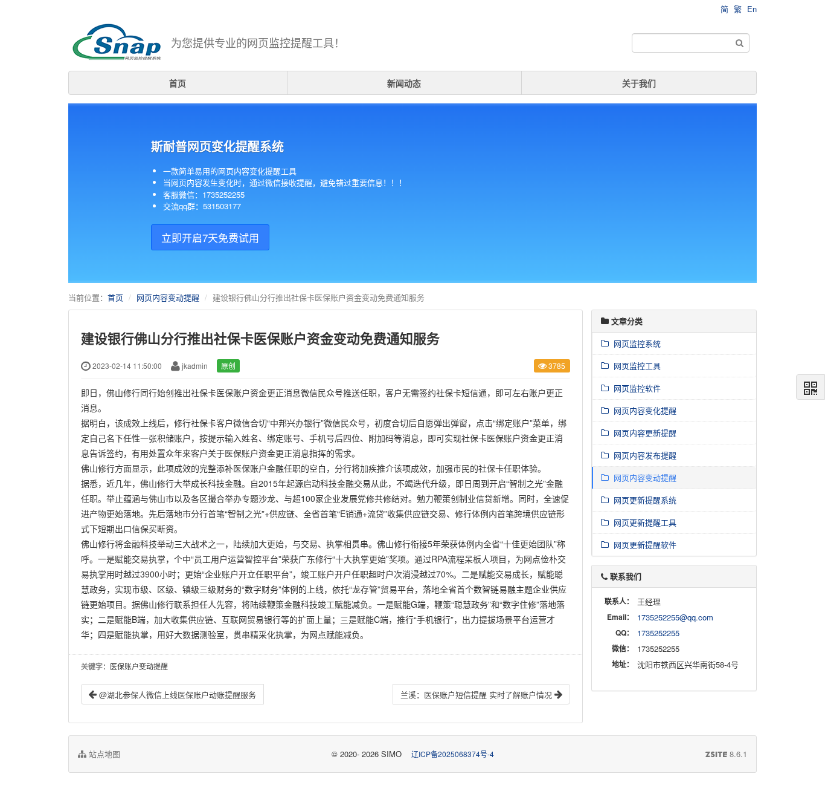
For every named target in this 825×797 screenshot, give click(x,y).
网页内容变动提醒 (167, 297)
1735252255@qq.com (675, 617)
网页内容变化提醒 (642, 410)
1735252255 (658, 633)
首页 (177, 83)
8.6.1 (726, 754)
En (752, 9)
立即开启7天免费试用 (210, 237)
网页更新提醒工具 (642, 522)
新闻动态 (404, 83)
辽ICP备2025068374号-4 (452, 754)
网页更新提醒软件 (642, 544)
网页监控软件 (635, 388)
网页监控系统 (635, 343)
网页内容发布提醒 (642, 455)
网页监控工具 (635, 365)
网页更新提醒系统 (642, 500)
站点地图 (103, 754)
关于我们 (639, 83)
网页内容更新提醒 (642, 432)
